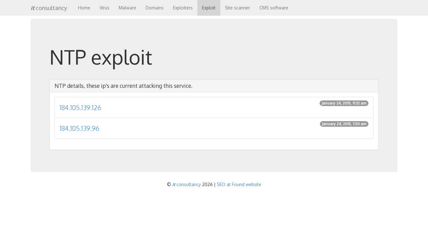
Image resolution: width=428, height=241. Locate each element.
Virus (104, 7)
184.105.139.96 (213, 126)
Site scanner (237, 7)
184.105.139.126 (213, 106)
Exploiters (183, 7)
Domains (155, 7)
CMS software (273, 7)
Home (84, 7)
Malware (127, 7)
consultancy (49, 7)
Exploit (209, 7)
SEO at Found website (239, 184)
